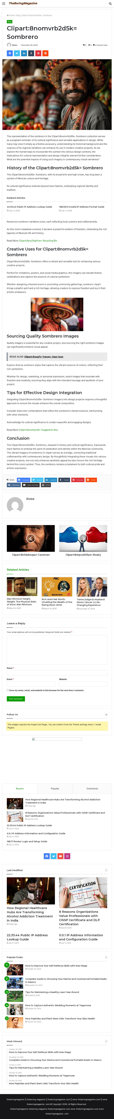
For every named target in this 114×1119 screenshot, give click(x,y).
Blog (18, 15)
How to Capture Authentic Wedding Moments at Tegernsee (58, 1005)
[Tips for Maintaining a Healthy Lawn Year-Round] (15, 996)
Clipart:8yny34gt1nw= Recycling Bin (38, 240)
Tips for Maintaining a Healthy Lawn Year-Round (52, 992)
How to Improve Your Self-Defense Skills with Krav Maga (56, 965)
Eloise (14, 45)
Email (10, 679)
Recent (19, 788)
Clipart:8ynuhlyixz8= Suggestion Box (38, 429)
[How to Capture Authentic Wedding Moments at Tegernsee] (15, 1009)
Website (63, 679)
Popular (55, 788)
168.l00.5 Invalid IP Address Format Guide (81, 207)
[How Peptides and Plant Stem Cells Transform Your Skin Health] (15, 1022)
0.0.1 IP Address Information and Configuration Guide (36, 833)
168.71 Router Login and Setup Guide (27, 841)
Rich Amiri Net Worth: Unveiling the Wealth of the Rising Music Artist (57, 602)
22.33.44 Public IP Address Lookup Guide (29, 207)
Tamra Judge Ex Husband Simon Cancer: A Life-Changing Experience (91, 602)
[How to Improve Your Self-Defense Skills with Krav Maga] (15, 969)
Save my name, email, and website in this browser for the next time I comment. (46, 690)
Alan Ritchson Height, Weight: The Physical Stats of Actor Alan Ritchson (21, 602)
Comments (92, 788)
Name (10, 668)
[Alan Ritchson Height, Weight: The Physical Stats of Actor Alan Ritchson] (22, 586)
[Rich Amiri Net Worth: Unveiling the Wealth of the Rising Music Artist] (57, 586)
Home (12, 15)
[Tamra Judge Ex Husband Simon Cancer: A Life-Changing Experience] (92, 586)
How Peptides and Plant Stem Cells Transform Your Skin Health (60, 1018)
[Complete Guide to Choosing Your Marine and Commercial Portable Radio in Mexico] (15, 983)
